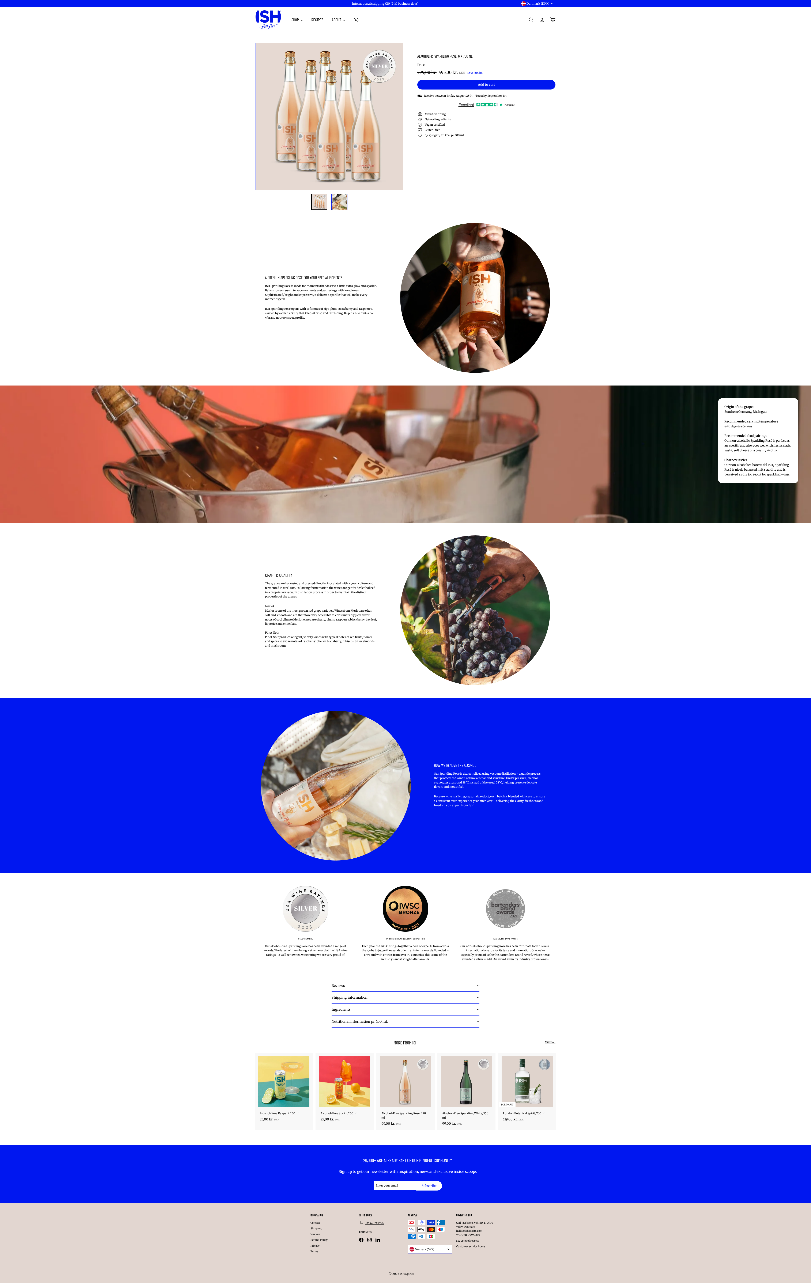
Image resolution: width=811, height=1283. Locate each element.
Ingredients (341, 1009)
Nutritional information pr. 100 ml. (360, 1021)
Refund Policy (319, 1239)
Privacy (315, 1245)
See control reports (467, 1240)
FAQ (356, 19)
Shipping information (349, 997)
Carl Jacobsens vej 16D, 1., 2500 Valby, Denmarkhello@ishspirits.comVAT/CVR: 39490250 (474, 1229)
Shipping (315, 1228)
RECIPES (317, 19)
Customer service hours (470, 1246)
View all (550, 1042)
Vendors (315, 1234)
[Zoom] (329, 116)
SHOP (295, 19)
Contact (315, 1222)
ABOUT (337, 19)
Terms (314, 1251)
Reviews (338, 985)
